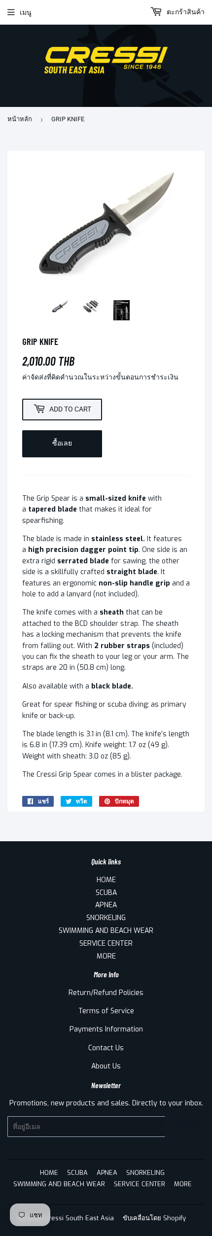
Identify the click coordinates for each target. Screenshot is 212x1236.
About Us (106, 1066)
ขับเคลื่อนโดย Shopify (154, 1218)
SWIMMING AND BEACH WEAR (106, 930)
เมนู (26, 12)
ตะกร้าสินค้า (185, 12)
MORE (106, 956)
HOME (106, 880)
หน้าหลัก (19, 119)
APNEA (106, 905)
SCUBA (106, 892)
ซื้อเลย (62, 443)
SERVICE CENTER (106, 943)
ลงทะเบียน (185, 1126)
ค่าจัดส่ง (34, 377)
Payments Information (106, 1029)
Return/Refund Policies (106, 992)
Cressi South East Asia (79, 1218)
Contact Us (106, 1048)
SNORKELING (106, 918)
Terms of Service (106, 1011)
